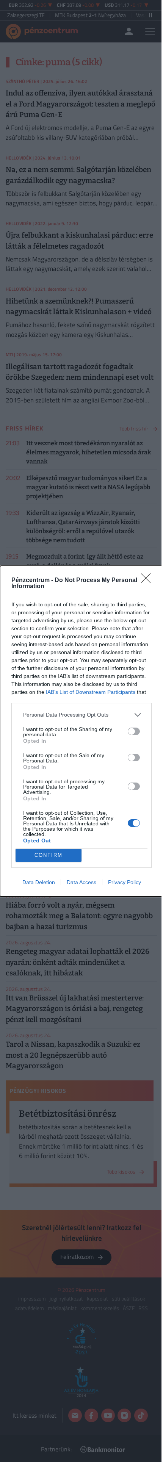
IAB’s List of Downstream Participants (90, 692)
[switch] (134, 731)
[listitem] (81, 715)
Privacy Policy (124, 882)
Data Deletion (38, 882)
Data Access (81, 882)
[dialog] (81, 731)
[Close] (148, 580)
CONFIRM (48, 855)
